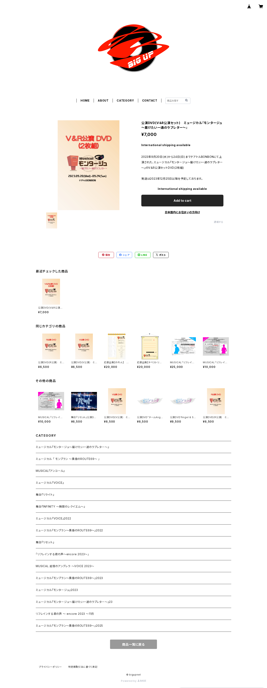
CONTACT (150, 100)
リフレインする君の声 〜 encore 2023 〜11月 (65, 613)
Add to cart (182, 201)
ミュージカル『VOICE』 (50, 482)
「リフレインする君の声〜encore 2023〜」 (62, 554)
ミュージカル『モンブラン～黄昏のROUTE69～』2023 (69, 578)
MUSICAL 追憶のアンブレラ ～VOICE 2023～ (65, 566)
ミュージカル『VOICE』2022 (53, 518)
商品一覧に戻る (133, 644)
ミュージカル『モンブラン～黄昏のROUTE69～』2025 (69, 625)
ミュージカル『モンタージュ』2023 (57, 590)
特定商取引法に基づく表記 (83, 666)
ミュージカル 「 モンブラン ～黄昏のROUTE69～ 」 (68, 458)
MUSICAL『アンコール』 (50, 470)
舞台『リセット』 (45, 542)
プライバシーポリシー (50, 666)
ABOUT (103, 100)
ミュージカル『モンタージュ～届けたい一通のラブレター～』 (72, 447)
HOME (85, 100)
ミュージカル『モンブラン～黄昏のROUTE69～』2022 (69, 530)
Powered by (129, 680)
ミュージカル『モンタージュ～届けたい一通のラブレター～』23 (74, 601)
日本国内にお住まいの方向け (182, 212)
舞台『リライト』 (45, 494)
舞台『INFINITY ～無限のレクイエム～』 (60, 506)
